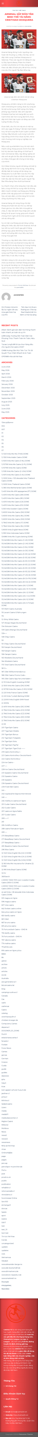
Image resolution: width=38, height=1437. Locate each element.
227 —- (4, 766)
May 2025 (5, 412)
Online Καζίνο (7, 1153)
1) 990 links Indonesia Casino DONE (16, 533)
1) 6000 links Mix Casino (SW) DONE (16, 519)
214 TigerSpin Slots (9, 741)
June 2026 (6, 367)
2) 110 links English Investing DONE (16, 682)
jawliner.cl (6, 1093)
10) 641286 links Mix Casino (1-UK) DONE (17, 540)
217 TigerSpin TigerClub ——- (13, 748)
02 (3, 436)
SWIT (4, 1222)
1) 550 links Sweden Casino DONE (15, 509)
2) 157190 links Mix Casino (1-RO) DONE (17, 689)
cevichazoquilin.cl (9, 1017)
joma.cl (4, 1097)
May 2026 (5, 370)
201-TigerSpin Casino (10, 728)
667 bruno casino (8, 923)
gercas (4, 1055)
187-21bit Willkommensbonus (13, 672)
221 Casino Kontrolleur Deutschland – (17, 755)
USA (3, 1254)
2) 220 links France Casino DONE (15, 693)
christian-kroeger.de (10, 1020)
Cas (3, 999)
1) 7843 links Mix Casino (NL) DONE (15, 526)
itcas (3, 1086)
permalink (20, 287)
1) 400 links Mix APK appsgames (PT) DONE (19, 491)
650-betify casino (8, 916)
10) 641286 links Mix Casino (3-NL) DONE (18, 547)
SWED (4, 1219)
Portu (4, 1170)
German (5, 1059)
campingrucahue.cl (9, 992)
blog (3, 989)
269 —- (4, 832)
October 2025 (7, 395)
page (4, 1156)
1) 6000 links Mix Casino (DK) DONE (16, 512)
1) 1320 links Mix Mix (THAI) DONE (15, 454)
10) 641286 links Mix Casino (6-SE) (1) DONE (18, 561)
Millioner (5, 1125)
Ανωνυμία (5, 1282)
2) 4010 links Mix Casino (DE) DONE (16, 707)
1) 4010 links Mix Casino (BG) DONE (15, 498)
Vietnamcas (6, 1257)
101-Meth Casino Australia (12, 609)
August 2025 (7, 402)
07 (3, 450)
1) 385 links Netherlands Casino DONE (17, 488)
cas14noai (5, 1006)
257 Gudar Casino (9, 815)
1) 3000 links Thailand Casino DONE (16, 484)
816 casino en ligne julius (11, 950)
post (3, 1174)
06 (3, 447)
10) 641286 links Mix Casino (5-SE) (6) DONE (19, 558)
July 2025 (5, 405)
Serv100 (5, 1202)
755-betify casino (8, 933)
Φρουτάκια (5, 1289)
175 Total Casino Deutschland (13, 665)
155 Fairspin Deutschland (12, 647)
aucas (4, 975)
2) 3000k (5, 703)
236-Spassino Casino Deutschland (15, 783)
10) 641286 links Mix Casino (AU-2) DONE (18, 592)
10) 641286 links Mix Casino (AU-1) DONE (17, 585)
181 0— (4, 668)
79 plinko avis (7, 947)
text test (5, 1233)
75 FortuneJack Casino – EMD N (14, 929)
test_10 (4, 1230)
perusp (4, 1163)
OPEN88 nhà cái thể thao (12, 356)
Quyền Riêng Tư (12, 1399)
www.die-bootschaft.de (11, 1268)
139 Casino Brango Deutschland (14, 630)
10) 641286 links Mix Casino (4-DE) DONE (18, 551)
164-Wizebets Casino (10, 661)
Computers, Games (9, 1024)
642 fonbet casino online (11, 909)
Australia (5, 978)
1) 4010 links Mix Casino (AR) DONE (15, 495)
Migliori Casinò (7, 1121)
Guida (4, 1066)
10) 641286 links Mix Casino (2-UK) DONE (18, 544)
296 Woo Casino (8, 850)
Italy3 (4, 1083)
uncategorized (8, 1243)
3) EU (4, 873)
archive (4, 964)
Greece (4, 1062)
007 (3, 429)
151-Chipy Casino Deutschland (13, 644)
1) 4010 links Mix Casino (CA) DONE (15, 502)
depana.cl (5, 1027)
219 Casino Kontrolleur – (11, 752)
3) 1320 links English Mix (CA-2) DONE (17, 857)
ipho (3, 1079)
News (4, 1132)
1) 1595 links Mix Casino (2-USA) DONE (17, 471)
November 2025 (8, 391)
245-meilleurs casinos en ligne (14, 801)
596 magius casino (9, 902)
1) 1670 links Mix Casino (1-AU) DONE (16, 475)
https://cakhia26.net (20, 1415)
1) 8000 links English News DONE (15, 530)
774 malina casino (9, 943)
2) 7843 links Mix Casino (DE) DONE (16, 717)
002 (3, 426)
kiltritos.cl (5, 1100)
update (5, 1247)
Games (4, 1052)
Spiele (4, 1212)
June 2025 (6, 409)
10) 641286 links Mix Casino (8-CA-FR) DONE (19, 578)
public (4, 1181)
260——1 (5, 818)
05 (3, 443)
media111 (5, 1114)
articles (4, 971)
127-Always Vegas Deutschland (14, 623)
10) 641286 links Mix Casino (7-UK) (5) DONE (19, 575)
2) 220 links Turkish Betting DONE (15, 696)
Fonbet (4, 1045)
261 (3, 822)
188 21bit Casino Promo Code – (14, 675)
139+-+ (4, 633)
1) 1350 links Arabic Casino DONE (14, 457)
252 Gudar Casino (9, 808)
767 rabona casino (9, 940)
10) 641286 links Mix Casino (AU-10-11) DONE (19, 589)
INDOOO (5, 1076)
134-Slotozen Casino (10, 626)
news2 (4, 1135)
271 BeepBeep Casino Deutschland (16, 839)
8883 (4, 954)
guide (4, 1069)
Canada (5, 996)
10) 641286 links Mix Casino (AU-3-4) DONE (18, 596)
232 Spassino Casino (9, 776)
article (4, 968)
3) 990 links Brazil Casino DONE (14, 870)
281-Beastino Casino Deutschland (15, 846)
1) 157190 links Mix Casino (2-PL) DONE (17, 464)
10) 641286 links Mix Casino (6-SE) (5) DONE (19, 571)
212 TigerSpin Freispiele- (11, 738)
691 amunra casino (9, 926)
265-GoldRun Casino (10, 825)
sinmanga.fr (6, 1205)
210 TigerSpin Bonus (10, 734)
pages (4, 1160)
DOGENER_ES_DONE (10, 1031)
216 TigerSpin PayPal (10, 745)
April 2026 (6, 374)
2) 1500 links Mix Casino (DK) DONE (16, 686)
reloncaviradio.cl (8, 1191)
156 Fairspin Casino (9, 651)
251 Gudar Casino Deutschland (14, 804)
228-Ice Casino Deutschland (13, 769)
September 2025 (8, 398)
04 (3, 440)
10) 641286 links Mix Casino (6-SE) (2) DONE (19, 565)
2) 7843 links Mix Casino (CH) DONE (16, 710)
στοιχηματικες (6, 1285)
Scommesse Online (9, 1198)
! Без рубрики (7, 422)
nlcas (4, 1149)
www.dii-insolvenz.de (10, 1271)
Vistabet (5, 1261)
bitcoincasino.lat (8, 985)
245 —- (4, 797)
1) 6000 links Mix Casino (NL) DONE (15, 516)
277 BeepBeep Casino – (11, 843)
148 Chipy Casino (8, 637)
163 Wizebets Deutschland (12, 658)
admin (4, 961)
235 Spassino (7, 780)
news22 (5, 1139)
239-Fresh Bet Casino (10, 787)
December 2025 (8, 388)
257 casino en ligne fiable (12, 811)
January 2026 (7, 384)
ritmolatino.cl (7, 1195)
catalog (5, 1013)
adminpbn (27, 26)
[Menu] (3, 3)
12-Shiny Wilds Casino (10, 619)
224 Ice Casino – (8, 762)
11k (3, 616)
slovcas (4, 1208)
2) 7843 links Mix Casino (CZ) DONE (16, 714)
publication (6, 1184)
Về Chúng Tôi (11, 1386)
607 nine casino (8, 905)
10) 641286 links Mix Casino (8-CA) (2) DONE (19, 582)
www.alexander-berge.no (12, 1264)
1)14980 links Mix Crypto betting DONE (17, 537)
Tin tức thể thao (19, 10)
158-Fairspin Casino (9, 654)
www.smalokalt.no (9, 1278)
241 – (3, 790)
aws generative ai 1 (9, 982)
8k (3, 957)
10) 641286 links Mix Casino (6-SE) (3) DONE (19, 568)
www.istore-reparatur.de (11, 1275)
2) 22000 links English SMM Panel (15, 700)
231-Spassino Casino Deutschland (15, 773)
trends (4, 1240)
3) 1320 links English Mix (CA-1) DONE (16, 853)
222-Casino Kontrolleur (11, 759)
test (3, 1226)
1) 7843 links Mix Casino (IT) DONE (15, 523)
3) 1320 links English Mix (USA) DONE (16, 860)
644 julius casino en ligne (12, 912)
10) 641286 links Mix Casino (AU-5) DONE (18, 599)
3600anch (6, 877)
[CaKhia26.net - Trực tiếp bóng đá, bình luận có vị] (19, 3)
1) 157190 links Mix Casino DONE (14, 468)
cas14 (4, 1003)
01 (2, 433)
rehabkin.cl (6, 1188)
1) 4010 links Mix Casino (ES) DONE (15, 505)
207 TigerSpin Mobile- (10, 731)
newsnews (6, 1142)
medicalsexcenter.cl (10, 1118)
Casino (4, 1010)
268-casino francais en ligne (13, 829)
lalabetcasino (7, 1104)
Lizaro (4, 1107)
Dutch (4, 1034)
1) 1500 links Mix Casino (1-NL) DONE (16, 461)
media (4, 1111)
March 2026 (6, 377)
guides (4, 1072)
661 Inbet (5, 919)
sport (4, 1216)
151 (3, 640)
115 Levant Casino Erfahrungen (14, 612)
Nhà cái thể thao (8, 1146)
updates (5, 1250)
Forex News (6, 1048)
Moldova (5, 1128)
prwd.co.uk (6, 1177)
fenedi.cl (5, 1041)
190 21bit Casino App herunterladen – (17, 679)
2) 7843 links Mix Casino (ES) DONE (16, 720)
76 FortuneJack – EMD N (12, 936)
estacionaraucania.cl (10, 1038)
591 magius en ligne (9, 898)
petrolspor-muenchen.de (12, 1167)
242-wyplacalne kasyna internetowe (16, 794)
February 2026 (8, 381)
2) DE (4, 724)
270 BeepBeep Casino (10, 836)
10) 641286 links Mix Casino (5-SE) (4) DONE (19, 554)
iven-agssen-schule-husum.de (14, 1090)
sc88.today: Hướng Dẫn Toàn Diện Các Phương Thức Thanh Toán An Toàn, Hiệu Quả (18, 338)
